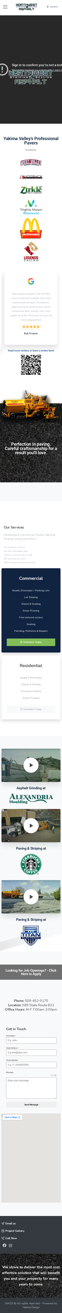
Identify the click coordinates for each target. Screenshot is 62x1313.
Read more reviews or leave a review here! (31, 350)
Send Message (31, 1104)
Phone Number (12, 1060)
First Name (11, 1036)
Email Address (12, 1048)
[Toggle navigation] (5, 6)
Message (9, 1072)
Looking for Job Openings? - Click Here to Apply (31, 972)
